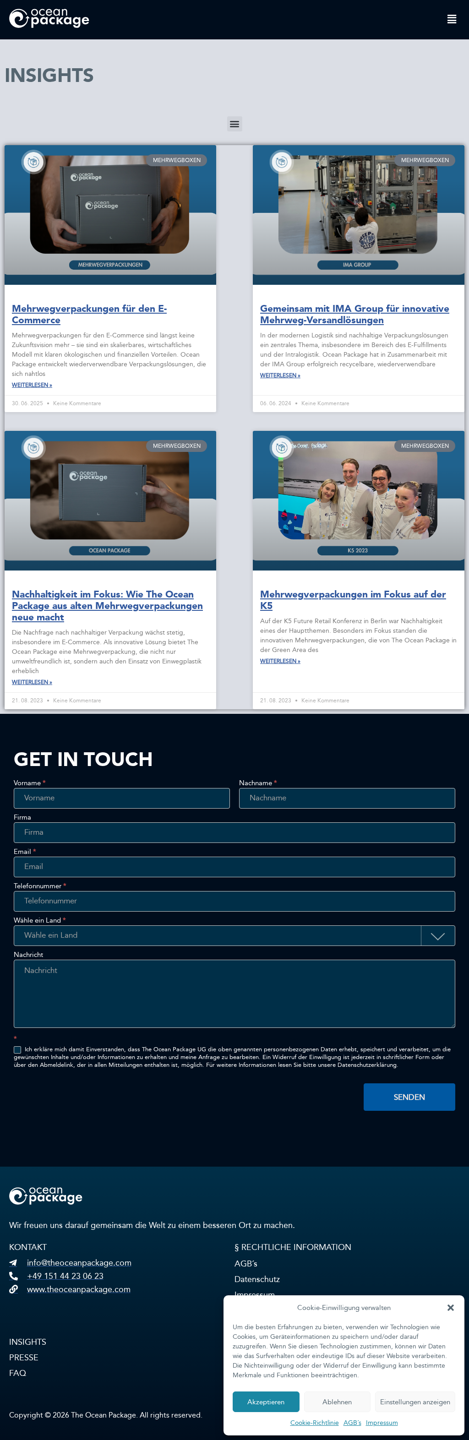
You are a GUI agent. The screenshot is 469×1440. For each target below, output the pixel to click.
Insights (27, 1342)
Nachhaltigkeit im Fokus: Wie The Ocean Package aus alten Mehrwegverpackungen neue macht (107, 605)
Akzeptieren (265, 1402)
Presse (23, 1358)
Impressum (382, 1423)
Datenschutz (257, 1279)
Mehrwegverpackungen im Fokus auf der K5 (353, 600)
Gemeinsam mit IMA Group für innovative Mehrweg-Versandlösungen (354, 314)
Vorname (30, 783)
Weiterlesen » (32, 385)
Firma (22, 817)
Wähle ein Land (40, 920)
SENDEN (409, 1097)
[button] (450, 1307)
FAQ (17, 1373)
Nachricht (28, 955)
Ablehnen (337, 1402)
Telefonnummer (40, 886)
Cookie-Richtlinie (314, 1423)
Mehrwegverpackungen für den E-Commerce (89, 314)
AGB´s (352, 1423)
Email (25, 852)
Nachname (258, 783)
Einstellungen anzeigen (415, 1402)
